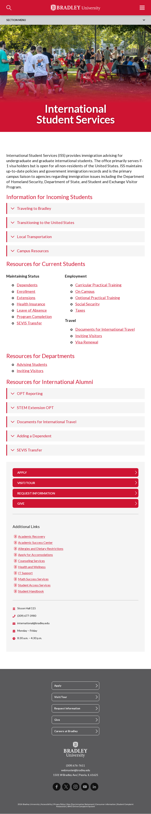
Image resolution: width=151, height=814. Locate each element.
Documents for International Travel (105, 329)
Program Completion (34, 316)
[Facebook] (57, 787)
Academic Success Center (35, 542)
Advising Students (32, 364)
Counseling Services (31, 561)
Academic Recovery (31, 536)
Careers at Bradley (66, 731)
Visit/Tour (60, 697)
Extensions (26, 297)
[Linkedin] (94, 787)
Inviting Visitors (88, 335)
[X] (66, 787)
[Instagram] (75, 787)
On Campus (85, 291)
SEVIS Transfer (29, 323)
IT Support (25, 573)
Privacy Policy (59, 804)
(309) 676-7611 (75, 765)
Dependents (27, 285)
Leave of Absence (32, 310)
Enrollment (26, 291)
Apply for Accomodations (35, 554)
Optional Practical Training (97, 297)
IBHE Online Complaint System (81, 806)
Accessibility (46, 804)
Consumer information (106, 804)
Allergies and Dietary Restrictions (40, 548)
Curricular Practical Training (98, 285)
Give (57, 719)
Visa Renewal (86, 342)
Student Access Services (34, 585)
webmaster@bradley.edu (75, 770)
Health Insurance (31, 304)
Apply (57, 685)
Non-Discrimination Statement (80, 804)
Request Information (67, 708)
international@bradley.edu (33, 623)
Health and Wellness (32, 567)
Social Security (87, 304)
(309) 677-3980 (26, 615)
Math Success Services (33, 579)
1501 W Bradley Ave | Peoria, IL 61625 (75, 775)
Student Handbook (31, 591)
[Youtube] (85, 787)
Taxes (80, 310)
